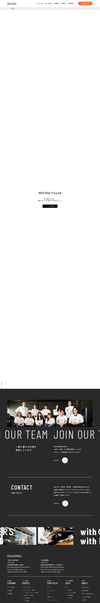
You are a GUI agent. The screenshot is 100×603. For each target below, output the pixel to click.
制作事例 (56, 3)
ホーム (12, 8)
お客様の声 (70, 3)
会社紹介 (63, 3)
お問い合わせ (85, 3)
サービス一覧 (39, 3)
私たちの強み (48, 3)
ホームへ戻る (50, 206)
